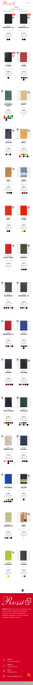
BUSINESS (8, 296)
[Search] (27, 2)
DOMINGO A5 (8, 27)
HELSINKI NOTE (8, 105)
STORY (23, 219)
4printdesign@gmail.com (14, 676)
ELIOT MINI (8, 257)
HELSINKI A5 (8, 334)
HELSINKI (8, 487)
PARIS (23, 66)
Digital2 (21, 683)
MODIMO (8, 564)
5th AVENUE (8, 411)
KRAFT (23, 104)
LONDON (8, 372)
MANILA (23, 449)
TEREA (23, 181)
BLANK (24, 487)
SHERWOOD (8, 449)
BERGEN (23, 257)
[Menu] (30, 2)
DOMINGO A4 (23, 27)
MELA (23, 142)
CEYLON (8, 142)
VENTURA (24, 411)
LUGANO (23, 334)
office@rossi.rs (11, 672)
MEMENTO (8, 526)
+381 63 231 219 (12, 666)
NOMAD (24, 564)
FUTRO (8, 66)
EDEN (24, 526)
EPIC (8, 219)
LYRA (8, 181)
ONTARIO (23, 372)
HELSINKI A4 (24, 296)
